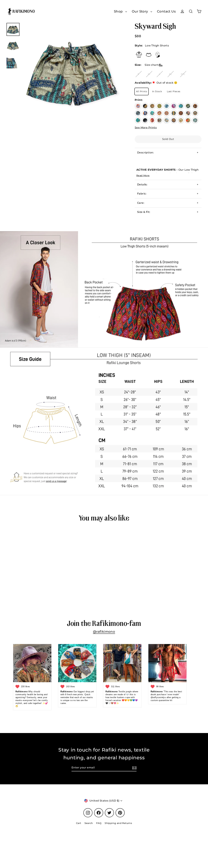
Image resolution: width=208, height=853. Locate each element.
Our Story (140, 11)
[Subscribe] (133, 767)
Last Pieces (173, 91)
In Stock (157, 91)
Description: (145, 152)
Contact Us (166, 11)
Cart (78, 823)
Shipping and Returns (118, 823)
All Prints (141, 91)
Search (88, 823)
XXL (183, 74)
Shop (119, 11)
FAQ (98, 823)
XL (170, 74)
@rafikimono (104, 631)
